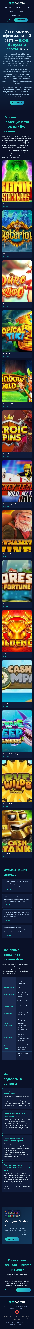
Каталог (18, 7)
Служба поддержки (17, 15)
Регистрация (21, 20)
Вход (9, 20)
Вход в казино (24, 1290)
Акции (27, 7)
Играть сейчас (17, 102)
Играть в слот (12, 1239)
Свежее (21, 11)
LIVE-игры (8, 7)
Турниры (12, 11)
